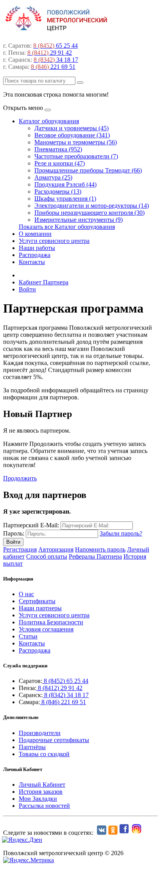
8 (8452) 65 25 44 (65, 681)
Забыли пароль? (121, 533)
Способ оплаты (46, 556)
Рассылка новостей (44, 805)
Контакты (32, 262)
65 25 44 (55, 45)
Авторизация (55, 549)
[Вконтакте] (100, 832)
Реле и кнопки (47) (59, 163)
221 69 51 (53, 66)
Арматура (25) (53, 177)
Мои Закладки (38, 798)
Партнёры (32, 747)
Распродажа (34, 255)
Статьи (28, 636)
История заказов (41, 791)
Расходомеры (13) (57, 191)
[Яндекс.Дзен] (22, 839)
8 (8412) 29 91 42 (59, 688)
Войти (27, 289)
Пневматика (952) (58, 149)
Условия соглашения (46, 629)
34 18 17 (56, 59)
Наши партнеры (40, 608)
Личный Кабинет (42, 784)
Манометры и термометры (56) (75, 142)
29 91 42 (49, 52)
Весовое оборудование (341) (72, 135)
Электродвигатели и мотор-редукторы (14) (91, 205)
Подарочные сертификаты (54, 740)
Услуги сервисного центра (54, 240)
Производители (40, 733)
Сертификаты (37, 601)
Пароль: (13, 533)
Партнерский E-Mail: (31, 525)
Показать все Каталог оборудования (67, 226)
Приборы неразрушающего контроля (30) (89, 212)
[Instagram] (137, 832)
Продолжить (20, 478)
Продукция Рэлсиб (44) (65, 184)
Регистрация (20, 549)
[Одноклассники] (112, 832)
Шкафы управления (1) (65, 198)
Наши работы (37, 247)
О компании (35, 233)
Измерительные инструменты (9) (78, 219)
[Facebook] (124, 832)
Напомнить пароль (100, 549)
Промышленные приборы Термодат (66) (88, 170)
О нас (26, 594)
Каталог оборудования (49, 121)
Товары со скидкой (44, 754)
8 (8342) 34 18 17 (66, 695)
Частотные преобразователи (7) (76, 156)
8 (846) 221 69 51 (63, 702)
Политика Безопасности (51, 622)
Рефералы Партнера (95, 556)
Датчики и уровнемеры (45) (71, 128)
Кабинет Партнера (43, 282)
